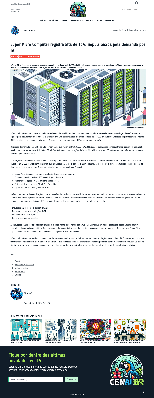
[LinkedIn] (144, 392)
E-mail (11, 375)
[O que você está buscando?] (143, 9)
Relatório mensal (15, 11)
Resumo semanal (15, 9)
